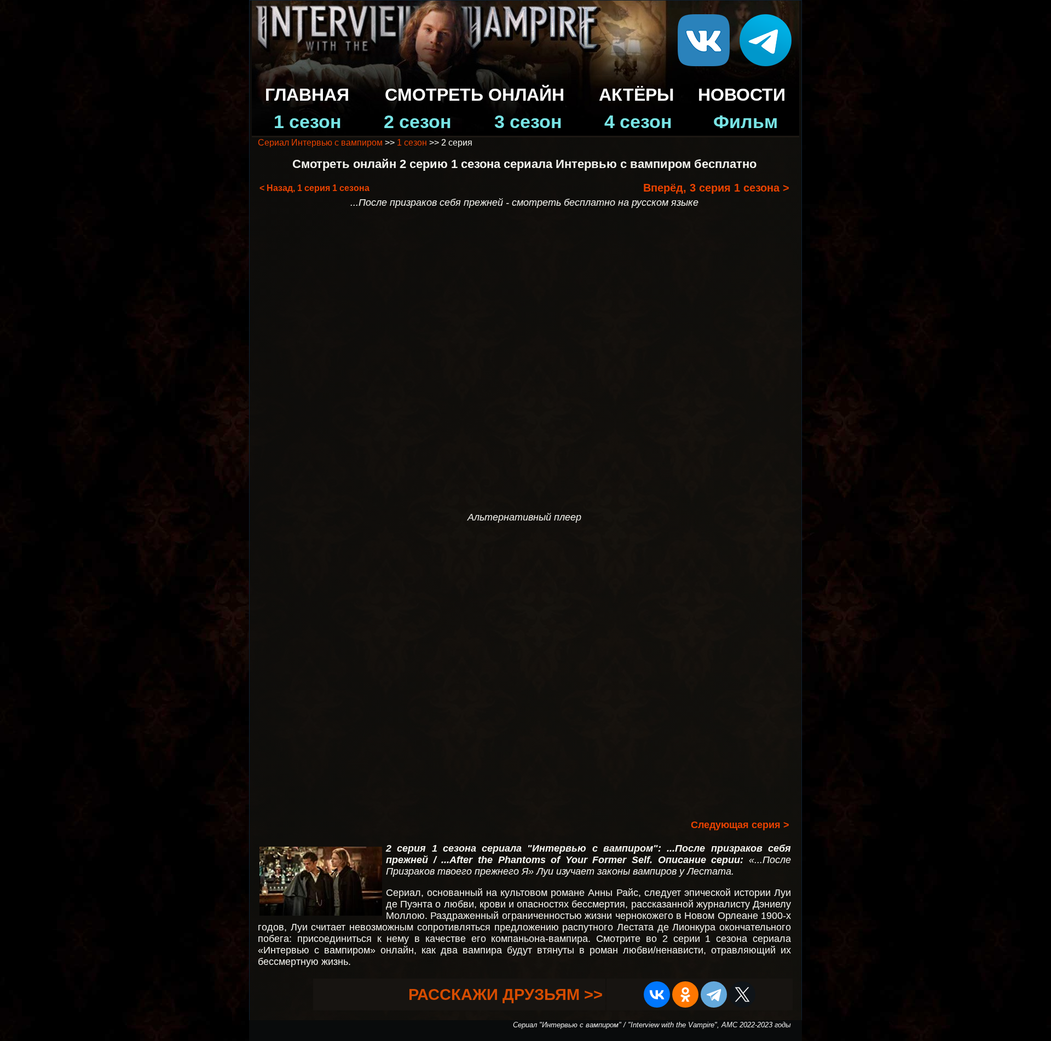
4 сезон (638, 122)
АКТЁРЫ (636, 95)
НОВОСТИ (742, 95)
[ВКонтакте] (657, 994)
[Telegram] (714, 994)
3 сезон (528, 122)
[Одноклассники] (685, 994)
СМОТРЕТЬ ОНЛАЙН (474, 95)
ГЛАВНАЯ (307, 95)
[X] (742, 994)
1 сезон (308, 122)
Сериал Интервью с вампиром (320, 142)
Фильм (745, 122)
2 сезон (418, 122)
